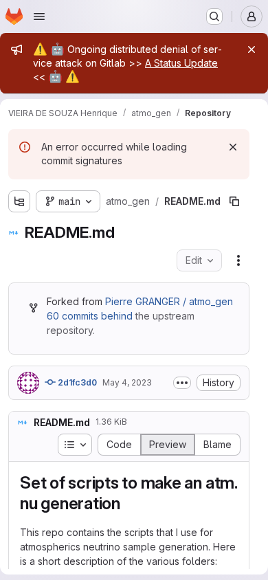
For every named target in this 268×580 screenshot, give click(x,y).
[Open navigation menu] (39, 16)
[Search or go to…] (214, 16)
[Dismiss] (233, 147)
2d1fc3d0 (76, 382)
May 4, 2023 (127, 382)
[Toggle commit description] (182, 383)
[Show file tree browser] (19, 201)
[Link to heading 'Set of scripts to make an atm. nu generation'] (129, 503)
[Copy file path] (234, 201)
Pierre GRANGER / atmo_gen (169, 301)
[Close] (251, 49)
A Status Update (181, 63)
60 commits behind (90, 316)
